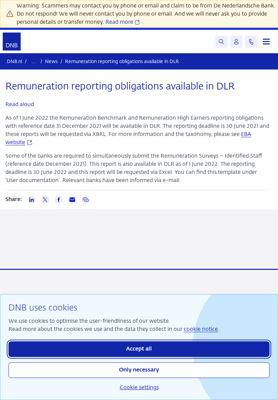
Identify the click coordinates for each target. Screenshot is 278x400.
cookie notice (201, 329)
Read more (120, 22)
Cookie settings (139, 387)
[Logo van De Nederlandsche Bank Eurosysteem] (12, 42)
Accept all (139, 349)
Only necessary (139, 370)
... (34, 61)
